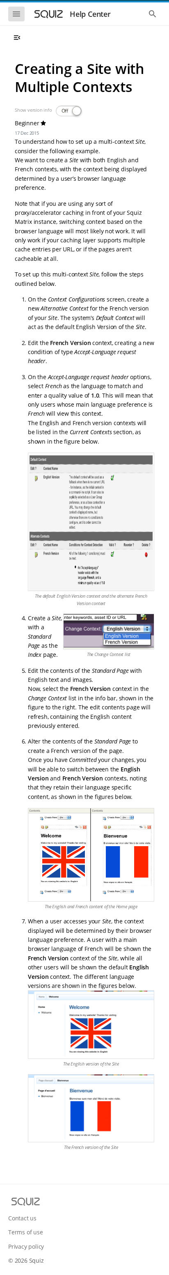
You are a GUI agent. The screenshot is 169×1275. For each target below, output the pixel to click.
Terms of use (25, 1232)
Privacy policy (26, 1246)
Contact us (22, 1218)
